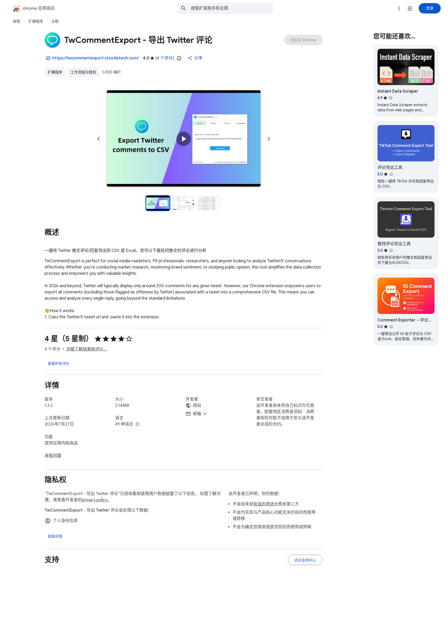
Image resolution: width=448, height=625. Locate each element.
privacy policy (94, 500)
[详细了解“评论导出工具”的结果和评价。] (391, 174)
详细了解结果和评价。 (87, 349)
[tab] (16, 21)
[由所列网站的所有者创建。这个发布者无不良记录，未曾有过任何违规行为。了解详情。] (48, 58)
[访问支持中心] (305, 560)
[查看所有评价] (59, 363)
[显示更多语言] (137, 424)
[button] (410, 8)
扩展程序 (55, 72)
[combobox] (232, 8)
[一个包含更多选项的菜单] (399, 8)
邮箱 (197, 413)
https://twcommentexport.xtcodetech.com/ (95, 58)
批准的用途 (263, 504)
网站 (197, 405)
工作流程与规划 (83, 72)
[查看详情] (55, 536)
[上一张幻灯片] (98, 139)
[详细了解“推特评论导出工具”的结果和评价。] (391, 250)
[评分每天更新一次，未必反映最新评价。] (179, 58)
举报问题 (53, 455)
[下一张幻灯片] (269, 139)
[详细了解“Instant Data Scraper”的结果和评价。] (390, 98)
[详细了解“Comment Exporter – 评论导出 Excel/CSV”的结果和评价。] (391, 326)
